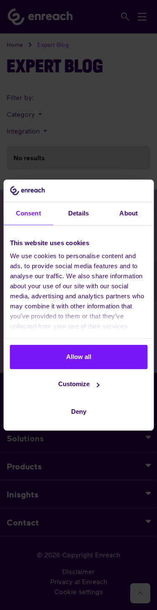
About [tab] (128, 213)
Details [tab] (78, 213)
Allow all (78, 356)
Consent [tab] (28, 213)
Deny (78, 411)
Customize (74, 383)
